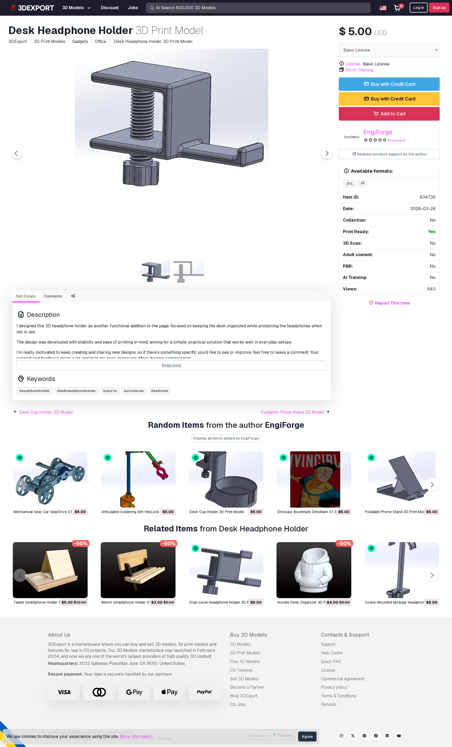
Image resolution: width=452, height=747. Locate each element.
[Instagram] (341, 736)
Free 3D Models (245, 661)
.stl (349, 183)
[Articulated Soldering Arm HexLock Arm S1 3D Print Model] (138, 479)
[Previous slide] (16, 153)
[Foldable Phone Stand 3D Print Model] (401, 479)
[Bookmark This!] (80, 500)
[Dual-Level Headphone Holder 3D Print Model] (226, 570)
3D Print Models (245, 653)
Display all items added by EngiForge (226, 438)
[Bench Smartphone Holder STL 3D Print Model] (138, 570)
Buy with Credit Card (392, 84)
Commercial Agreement (342, 679)
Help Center (332, 653)
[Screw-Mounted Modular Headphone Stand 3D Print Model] (401, 570)
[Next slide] (326, 153)
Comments (53, 296)
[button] (432, 485)
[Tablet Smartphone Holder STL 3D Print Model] (50, 570)
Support (328, 644)
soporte (110, 391)
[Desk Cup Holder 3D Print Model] (226, 479)
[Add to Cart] (69, 500)
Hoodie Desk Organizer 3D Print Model (309, 602)
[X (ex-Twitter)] (353, 736)
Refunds (328, 704)
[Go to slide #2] (188, 272)
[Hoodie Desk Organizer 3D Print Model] (313, 570)
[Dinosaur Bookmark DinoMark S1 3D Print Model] (313, 479)
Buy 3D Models (248, 634)
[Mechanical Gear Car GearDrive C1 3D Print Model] (50, 479)
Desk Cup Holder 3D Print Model (216, 511)
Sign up (439, 7)
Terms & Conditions (338, 696)
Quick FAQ (331, 661)
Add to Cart (393, 114)
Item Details (26, 296)
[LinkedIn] (387, 736)
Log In (418, 7)
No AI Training (359, 70)
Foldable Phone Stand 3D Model (292, 412)
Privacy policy (334, 687)
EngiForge (377, 132)
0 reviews (396, 140)
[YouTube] (399, 736)
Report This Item (392, 303)
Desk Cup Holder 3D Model (46, 412)
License (328, 670)
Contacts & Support (345, 634)
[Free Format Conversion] (363, 184)
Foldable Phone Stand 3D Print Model (396, 511)
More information (136, 736)
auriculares (134, 391)
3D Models (240, 644)
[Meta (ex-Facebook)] (376, 736)
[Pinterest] (364, 736)
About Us (59, 634)
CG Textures (241, 670)
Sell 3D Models (244, 679)
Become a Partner (247, 687)
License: (354, 64)
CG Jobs (238, 704)
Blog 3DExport (244, 696)
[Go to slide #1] (155, 272)
